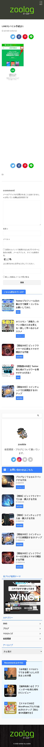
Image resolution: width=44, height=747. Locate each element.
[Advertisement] (22, 105)
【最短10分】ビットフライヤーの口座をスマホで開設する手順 (27, 348)
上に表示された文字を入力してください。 (19, 263)
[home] (30, 459)
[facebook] (18, 36)
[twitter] (12, 36)
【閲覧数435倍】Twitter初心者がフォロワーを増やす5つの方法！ (27, 369)
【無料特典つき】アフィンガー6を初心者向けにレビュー (28, 689)
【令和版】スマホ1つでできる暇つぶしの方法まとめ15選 (28, 672)
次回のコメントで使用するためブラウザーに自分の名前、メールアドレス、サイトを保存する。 (21, 252)
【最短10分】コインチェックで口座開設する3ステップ (27, 390)
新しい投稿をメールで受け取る (17, 277)
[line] (31, 36)
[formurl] (24, 459)
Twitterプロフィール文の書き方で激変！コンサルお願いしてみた (27, 304)
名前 (5, 228)
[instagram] (19, 459)
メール (6, 239)
